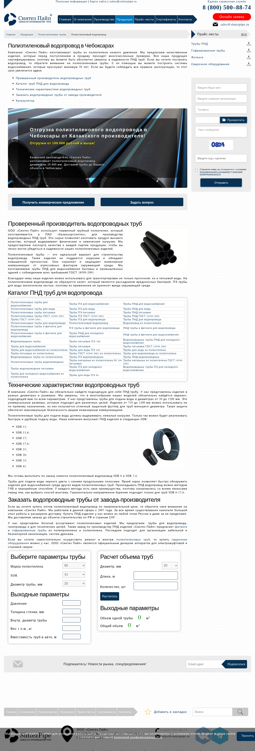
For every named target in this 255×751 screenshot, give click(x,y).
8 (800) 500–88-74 (227, 7)
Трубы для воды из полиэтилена (144, 349)
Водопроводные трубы (26, 341)
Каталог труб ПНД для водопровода (42, 83)
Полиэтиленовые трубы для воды (33, 308)
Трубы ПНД (199, 44)
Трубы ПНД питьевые (137, 312)
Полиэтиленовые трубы (52, 34)
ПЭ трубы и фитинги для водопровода (94, 327)
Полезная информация (71, 1)
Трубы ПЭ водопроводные (86, 356)
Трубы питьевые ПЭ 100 (84, 341)
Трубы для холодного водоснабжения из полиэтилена (37, 375)
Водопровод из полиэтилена (142, 323)
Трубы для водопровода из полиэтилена (150, 353)
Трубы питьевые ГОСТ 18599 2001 (145, 346)
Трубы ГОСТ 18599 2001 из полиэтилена (95, 353)
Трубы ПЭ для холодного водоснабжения (85, 368)
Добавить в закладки (170, 712)
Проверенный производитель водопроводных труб (53, 78)
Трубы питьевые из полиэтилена (32, 353)
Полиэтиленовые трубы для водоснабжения (29, 304)
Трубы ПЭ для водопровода (87, 319)
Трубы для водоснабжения (28, 346)
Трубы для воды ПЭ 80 (84, 375)
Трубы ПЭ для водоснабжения (89, 303)
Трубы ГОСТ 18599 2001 (26, 319)
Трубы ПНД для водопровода (142, 319)
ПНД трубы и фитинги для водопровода (149, 327)
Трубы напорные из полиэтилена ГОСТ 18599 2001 (152, 362)
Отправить (221, 182)
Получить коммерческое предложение (53, 202)
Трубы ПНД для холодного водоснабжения (86, 334)
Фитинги (197, 57)
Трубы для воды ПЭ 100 (84, 349)
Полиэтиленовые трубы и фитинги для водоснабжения (36, 334)
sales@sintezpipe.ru (123, 1)
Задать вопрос (142, 202)
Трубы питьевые (80, 346)
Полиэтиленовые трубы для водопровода (38, 323)
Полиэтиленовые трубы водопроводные (37, 361)
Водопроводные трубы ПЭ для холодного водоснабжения (150, 368)
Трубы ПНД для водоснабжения (144, 303)
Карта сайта (98, 1)
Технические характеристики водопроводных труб (53, 89)
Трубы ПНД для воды (137, 308)
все (244, 34)
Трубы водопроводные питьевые (32, 368)
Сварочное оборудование (210, 64)
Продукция (27, 34)
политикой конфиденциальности (138, 737)
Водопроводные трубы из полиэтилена (37, 356)
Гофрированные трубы (208, 50)
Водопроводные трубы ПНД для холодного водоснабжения (151, 341)
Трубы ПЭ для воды (82, 308)
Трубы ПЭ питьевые (82, 312)
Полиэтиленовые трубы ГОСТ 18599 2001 (37, 316)
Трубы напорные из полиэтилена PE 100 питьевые (95, 362)
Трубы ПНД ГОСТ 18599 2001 (141, 316)
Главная (11, 34)
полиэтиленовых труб (133, 539)
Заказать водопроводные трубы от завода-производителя (59, 95)
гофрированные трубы (29, 530)
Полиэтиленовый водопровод (88, 323)
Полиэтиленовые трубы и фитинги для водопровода (36, 328)
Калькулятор (25, 100)
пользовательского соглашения (215, 172)
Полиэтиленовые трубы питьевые (33, 312)
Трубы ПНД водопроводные (141, 356)
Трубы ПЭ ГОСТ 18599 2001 (86, 316)
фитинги (181, 526)
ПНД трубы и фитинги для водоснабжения (151, 334)
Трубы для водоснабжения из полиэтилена (39, 349)
